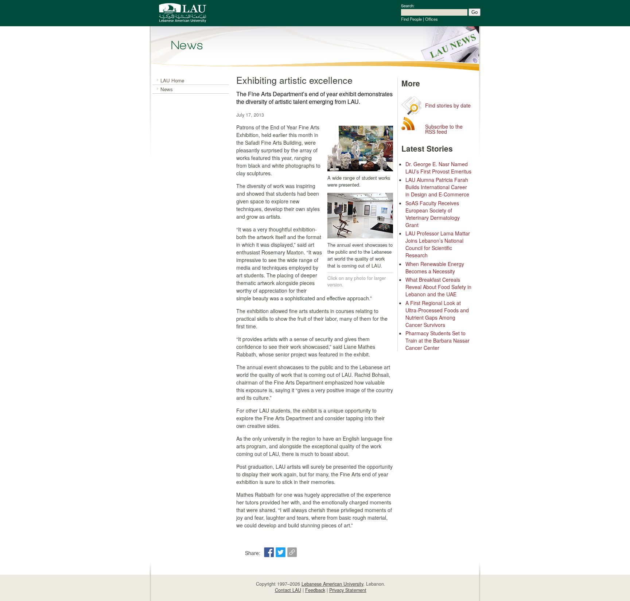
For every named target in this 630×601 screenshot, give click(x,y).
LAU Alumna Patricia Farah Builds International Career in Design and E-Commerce (437, 187)
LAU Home (172, 80)
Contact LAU (288, 590)
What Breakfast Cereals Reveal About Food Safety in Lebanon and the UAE (438, 287)
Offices (431, 19)
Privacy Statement (347, 590)
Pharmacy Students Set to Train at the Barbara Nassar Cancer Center (437, 340)
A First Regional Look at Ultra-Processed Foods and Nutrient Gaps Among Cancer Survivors (437, 313)
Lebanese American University (332, 584)
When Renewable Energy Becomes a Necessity (434, 267)
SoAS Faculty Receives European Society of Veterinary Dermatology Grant (432, 214)
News (166, 89)
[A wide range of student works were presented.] (360, 170)
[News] (187, 45)
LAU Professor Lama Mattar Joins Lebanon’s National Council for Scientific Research (437, 244)
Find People (411, 19)
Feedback (315, 590)
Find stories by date (448, 105)
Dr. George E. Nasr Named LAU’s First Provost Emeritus (438, 167)
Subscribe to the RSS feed (444, 129)
